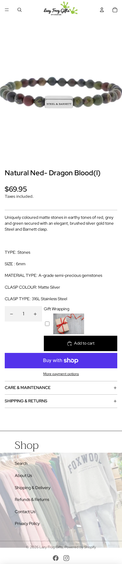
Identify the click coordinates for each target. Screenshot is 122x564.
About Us (23, 475)
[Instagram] (66, 558)
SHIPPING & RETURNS (26, 401)
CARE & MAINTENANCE (28, 387)
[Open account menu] (101, 9)
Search (21, 463)
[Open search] (19, 9)
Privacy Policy (27, 523)
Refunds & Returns (32, 499)
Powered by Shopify (80, 547)
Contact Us (25, 511)
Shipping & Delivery (32, 487)
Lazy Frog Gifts (51, 547)
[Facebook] (55, 558)
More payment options (61, 374)
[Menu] (7, 10)
